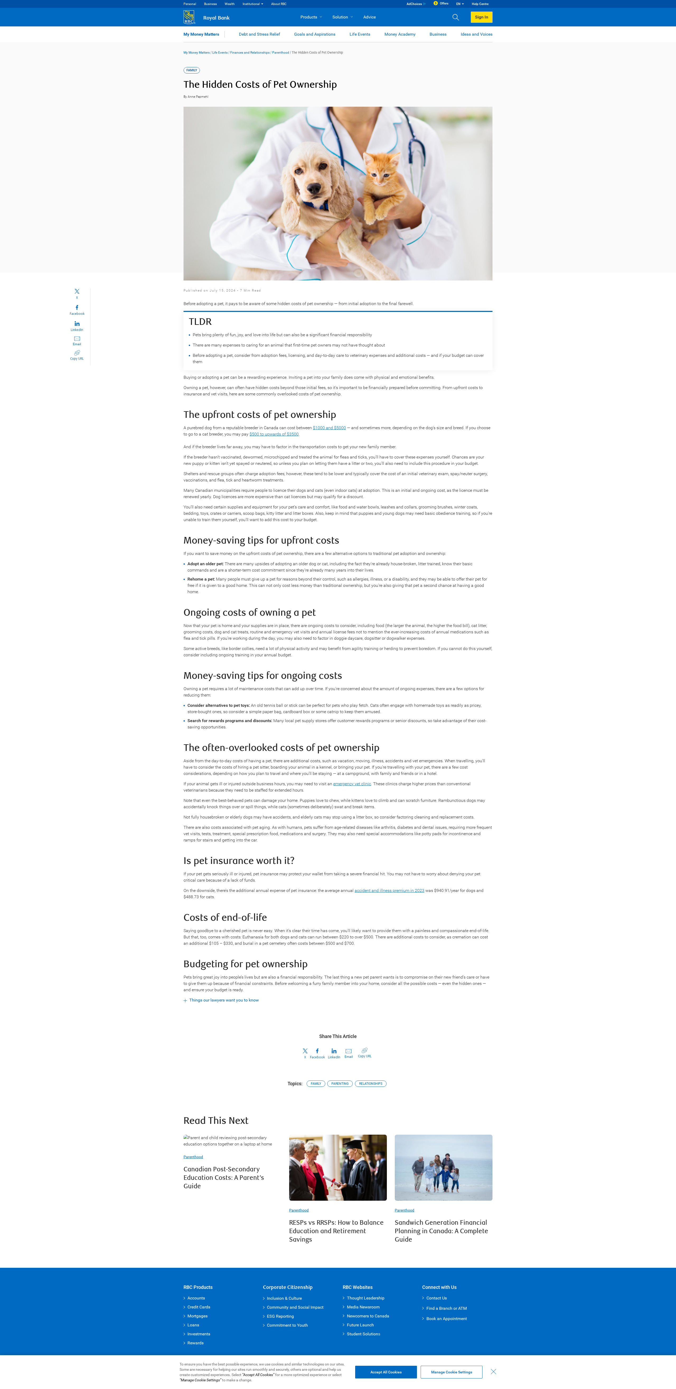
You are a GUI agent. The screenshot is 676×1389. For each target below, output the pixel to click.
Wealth (230, 4)
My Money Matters (201, 34)
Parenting (340, 1084)
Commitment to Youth (287, 1325)
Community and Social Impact (295, 1307)
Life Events (360, 34)
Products (309, 17)
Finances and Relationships (250, 52)
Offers (444, 3)
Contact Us (436, 1298)
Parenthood (280, 52)
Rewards (195, 1342)
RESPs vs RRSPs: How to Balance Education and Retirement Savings (336, 1231)
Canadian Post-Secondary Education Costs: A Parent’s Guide (224, 1178)
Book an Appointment (446, 1318)
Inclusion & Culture (284, 1298)
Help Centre (480, 4)
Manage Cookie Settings (451, 1372)
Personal (190, 4)
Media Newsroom (363, 1307)
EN (458, 4)
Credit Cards (198, 1307)
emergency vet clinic (352, 783)
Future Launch (360, 1324)
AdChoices (414, 4)
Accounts (196, 1298)
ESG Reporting (280, 1316)
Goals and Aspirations (314, 34)
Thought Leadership (365, 1298)
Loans (193, 1324)
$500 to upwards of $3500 (274, 434)
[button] (458, 17)
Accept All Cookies (386, 1372)
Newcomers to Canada (368, 1315)
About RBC (279, 4)
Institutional (251, 4)
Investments (198, 1333)
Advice (369, 17)
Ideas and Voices (476, 34)
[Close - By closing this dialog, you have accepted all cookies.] (493, 1371)
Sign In (481, 17)
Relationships (370, 1084)
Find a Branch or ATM (446, 1308)
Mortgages (197, 1315)
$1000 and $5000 (329, 427)
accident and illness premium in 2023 (389, 890)
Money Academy (400, 34)
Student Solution (362, 1333)
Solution (340, 17)
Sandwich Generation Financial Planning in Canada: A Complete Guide (441, 1231)
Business (210, 4)
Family (316, 1084)
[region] (338, 1372)
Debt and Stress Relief (259, 34)
